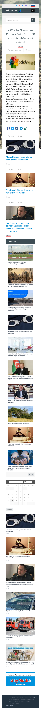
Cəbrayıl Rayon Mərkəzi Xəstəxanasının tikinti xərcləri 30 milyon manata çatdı (20, 354)
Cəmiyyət (11, 703)
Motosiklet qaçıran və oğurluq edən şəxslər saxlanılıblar (19, 158)
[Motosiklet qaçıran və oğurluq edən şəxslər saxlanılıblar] (20, 148)
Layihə (16, 701)
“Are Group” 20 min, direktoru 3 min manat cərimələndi (19, 191)
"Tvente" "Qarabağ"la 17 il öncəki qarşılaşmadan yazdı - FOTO (17, 263)
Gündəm (28, 701)
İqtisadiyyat (20, 697)
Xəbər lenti (13, 241)
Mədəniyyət (24, 699)
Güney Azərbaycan (14, 699)
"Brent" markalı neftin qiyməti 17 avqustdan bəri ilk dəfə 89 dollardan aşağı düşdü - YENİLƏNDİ (20, 468)
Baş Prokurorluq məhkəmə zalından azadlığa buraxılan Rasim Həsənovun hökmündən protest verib (19, 227)
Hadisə (21, 46)
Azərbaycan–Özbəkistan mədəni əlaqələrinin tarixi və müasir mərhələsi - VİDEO (20, 285)
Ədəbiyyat (21, 701)
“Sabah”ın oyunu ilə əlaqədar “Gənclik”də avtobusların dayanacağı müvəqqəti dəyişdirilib (19, 308)
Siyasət (14, 697)
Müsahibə (31, 699)
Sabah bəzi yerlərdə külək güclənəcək (18, 423)
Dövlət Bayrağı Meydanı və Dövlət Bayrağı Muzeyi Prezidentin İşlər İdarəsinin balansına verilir (20, 378)
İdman (11, 701)
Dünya (26, 697)
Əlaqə (17, 703)
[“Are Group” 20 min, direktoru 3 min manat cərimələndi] (20, 181)
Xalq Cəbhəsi (12, 10)
